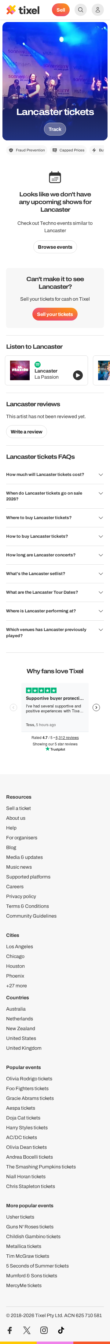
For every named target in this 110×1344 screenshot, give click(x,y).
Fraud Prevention (30, 150)
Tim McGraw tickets (27, 1256)
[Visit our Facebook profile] (9, 1330)
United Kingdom (24, 1048)
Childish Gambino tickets (33, 1236)
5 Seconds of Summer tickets (37, 1265)
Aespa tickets (20, 1108)
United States (21, 1038)
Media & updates (24, 857)
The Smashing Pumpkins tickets (41, 1166)
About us (15, 818)
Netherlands (19, 1018)
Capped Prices (72, 150)
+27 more (16, 985)
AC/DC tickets (21, 1137)
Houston (15, 966)
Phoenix (15, 975)
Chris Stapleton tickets (30, 1186)
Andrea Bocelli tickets (29, 1156)
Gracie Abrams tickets (30, 1098)
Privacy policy (21, 896)
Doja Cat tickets (23, 1117)
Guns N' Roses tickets (29, 1226)
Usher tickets (20, 1216)
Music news (19, 867)
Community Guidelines (31, 915)
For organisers (21, 837)
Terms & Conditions (27, 906)
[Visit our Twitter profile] (27, 1330)
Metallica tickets (23, 1246)
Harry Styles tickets (27, 1127)
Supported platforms (28, 876)
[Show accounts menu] (98, 10)
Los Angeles (19, 946)
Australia (16, 1008)
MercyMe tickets (24, 1285)
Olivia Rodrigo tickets (29, 1078)
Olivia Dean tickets (26, 1147)
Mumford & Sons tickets (31, 1275)
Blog (11, 847)
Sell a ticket (18, 808)
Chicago (15, 956)
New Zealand (20, 1028)
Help (11, 827)
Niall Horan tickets (26, 1176)
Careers (15, 886)
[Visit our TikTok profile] (61, 1330)
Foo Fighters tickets (27, 1088)
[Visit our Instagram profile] (44, 1330)
